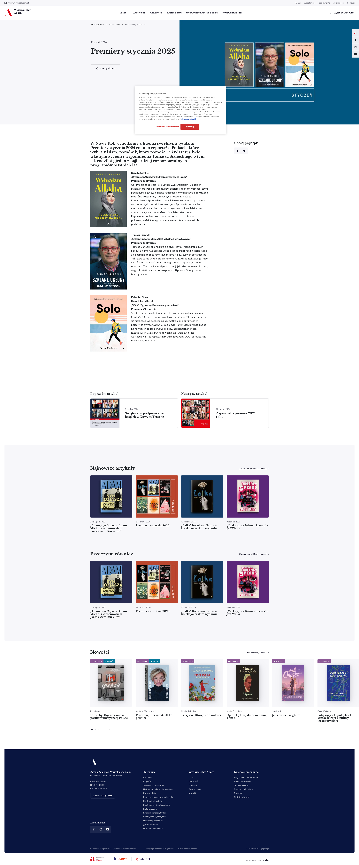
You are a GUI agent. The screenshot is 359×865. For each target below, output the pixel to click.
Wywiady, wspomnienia (153, 785)
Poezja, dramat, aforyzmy (154, 816)
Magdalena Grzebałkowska (246, 777)
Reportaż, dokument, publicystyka (158, 797)
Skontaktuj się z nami (102, 795)
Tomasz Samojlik (241, 785)
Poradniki (147, 777)
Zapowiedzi (139, 12)
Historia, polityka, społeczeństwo (158, 789)
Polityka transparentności (187, 849)
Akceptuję (190, 127)
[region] (180, 110)
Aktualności (338, 3)
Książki (122, 12)
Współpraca (309, 3)
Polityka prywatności (154, 849)
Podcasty (193, 785)
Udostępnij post (107, 68)
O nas (298, 3)
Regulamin (169, 849)
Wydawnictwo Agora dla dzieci (202, 12)
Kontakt (351, 3)
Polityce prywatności (188, 119)
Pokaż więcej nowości (257, 652)
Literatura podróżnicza (153, 820)
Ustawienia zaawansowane (167, 126)
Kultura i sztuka (150, 809)
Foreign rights (324, 3)
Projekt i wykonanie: (253, 860)
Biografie (147, 781)
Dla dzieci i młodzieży (152, 801)
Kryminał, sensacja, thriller (154, 813)
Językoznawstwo (150, 824)
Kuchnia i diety (149, 793)
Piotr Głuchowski (241, 797)
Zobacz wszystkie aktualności (253, 468)
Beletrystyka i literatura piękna (156, 805)
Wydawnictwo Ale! (232, 12)
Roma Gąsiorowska (242, 781)
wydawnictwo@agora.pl (18, 3)
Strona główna (97, 24)
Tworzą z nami (174, 12)
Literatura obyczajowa (153, 828)
